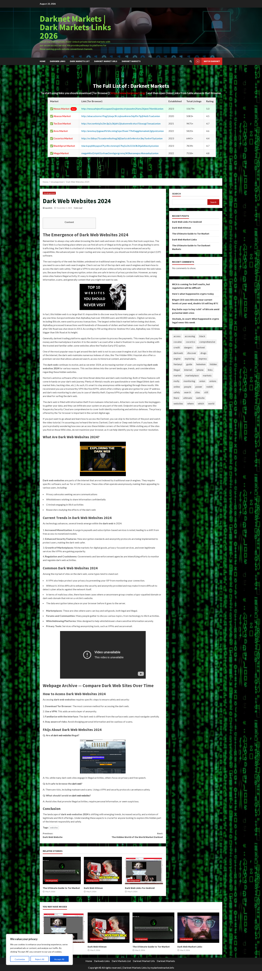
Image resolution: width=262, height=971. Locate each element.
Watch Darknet (212, 61)
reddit (209, 386)
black (202, 336)
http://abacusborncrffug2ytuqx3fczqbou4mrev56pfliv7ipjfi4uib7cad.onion (120, 116)
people (187, 386)
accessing (190, 336)
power (198, 386)
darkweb (178, 353)
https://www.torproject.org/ (128, 93)
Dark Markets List (80, 61)
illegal (177, 369)
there (176, 397)
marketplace (192, 375)
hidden (213, 364)
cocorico (190, 341)
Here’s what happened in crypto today (193, 293)
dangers (188, 347)
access (177, 336)
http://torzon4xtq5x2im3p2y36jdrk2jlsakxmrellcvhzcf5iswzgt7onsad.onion (121, 123)
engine (177, 358)
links (210, 369)
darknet (201, 347)
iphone (199, 369)
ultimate (187, 397)
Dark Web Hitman (103, 870)
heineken (201, 364)
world (211, 403)
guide (189, 364)
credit (177, 347)
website (200, 397)
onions (212, 381)
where (190, 403)
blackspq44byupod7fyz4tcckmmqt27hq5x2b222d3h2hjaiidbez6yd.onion (120, 145)
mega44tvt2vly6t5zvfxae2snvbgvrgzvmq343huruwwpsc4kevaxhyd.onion (119, 153)
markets (207, 375)
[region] (39, 949)
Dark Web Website (52, 835)
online (177, 386)
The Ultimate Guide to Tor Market (62, 870)
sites (197, 392)
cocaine (178, 341)
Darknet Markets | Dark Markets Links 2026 (75, 27)
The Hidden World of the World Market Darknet (137, 835)
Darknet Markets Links (135, 967)
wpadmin (48, 208)
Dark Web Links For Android (144, 870)
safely (177, 392)
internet (188, 369)
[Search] (191, 61)
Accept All (59, 959)
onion (202, 381)
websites (54, 827)
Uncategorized (49, 193)
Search (176, 193)
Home (42, 61)
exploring (190, 358)
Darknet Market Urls (105, 61)
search (187, 392)
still (206, 392)
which (201, 403)
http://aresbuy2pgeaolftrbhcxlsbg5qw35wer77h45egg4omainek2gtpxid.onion (122, 130)
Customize (20, 959)
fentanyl (178, 364)
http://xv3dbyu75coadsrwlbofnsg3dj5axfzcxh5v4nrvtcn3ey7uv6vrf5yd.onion (122, 138)
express (203, 358)
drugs (203, 353)
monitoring (189, 381)
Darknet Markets (131, 61)
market (177, 375)
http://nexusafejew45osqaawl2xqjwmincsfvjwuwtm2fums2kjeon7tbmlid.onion (122, 108)
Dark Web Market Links (184, 239)
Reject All (39, 959)
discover (191, 353)
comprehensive (207, 341)
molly (176, 381)
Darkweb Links (57, 61)
